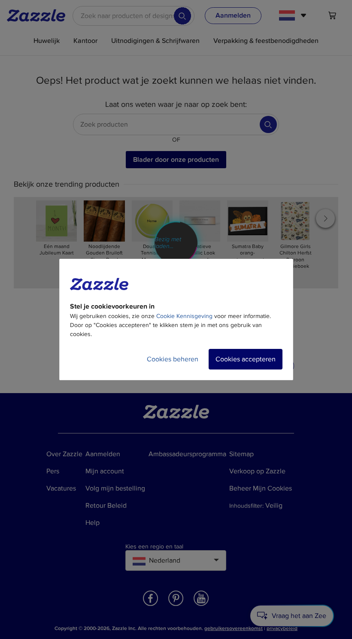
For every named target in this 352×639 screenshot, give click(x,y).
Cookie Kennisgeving (184, 316)
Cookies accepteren (245, 359)
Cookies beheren (172, 359)
